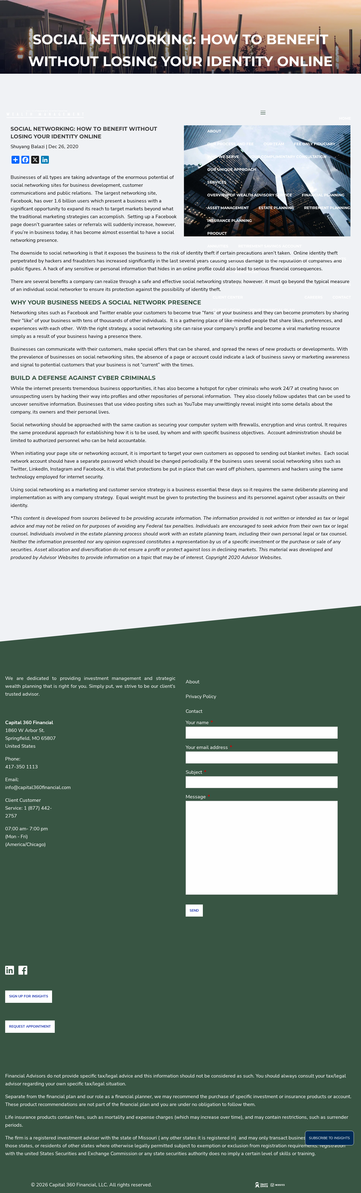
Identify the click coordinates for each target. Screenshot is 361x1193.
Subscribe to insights (329, 1138)
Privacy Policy (201, 696)
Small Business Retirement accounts (305, 259)
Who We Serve (223, 156)
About (214, 131)
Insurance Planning (229, 220)
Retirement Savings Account (270, 246)
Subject (218, 772)
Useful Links (337, 284)
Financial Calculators (288, 284)
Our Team (274, 144)
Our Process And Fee (230, 144)
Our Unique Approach (231, 169)
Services (216, 182)
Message (219, 796)
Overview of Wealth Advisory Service (249, 195)
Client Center (228, 297)
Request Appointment (30, 1026)
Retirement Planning (327, 207)
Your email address (231, 747)
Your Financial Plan (272, 310)
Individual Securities (230, 259)
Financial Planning (323, 195)
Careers (314, 297)
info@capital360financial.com (38, 787)
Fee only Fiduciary (314, 144)
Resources (246, 271)
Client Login (226, 310)
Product (217, 233)
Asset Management (228, 207)
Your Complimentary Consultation (287, 156)
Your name (221, 722)
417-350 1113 (21, 766)
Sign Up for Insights (28, 996)
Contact (342, 297)
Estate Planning (276, 207)
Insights (243, 284)
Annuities (217, 246)
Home (345, 118)
